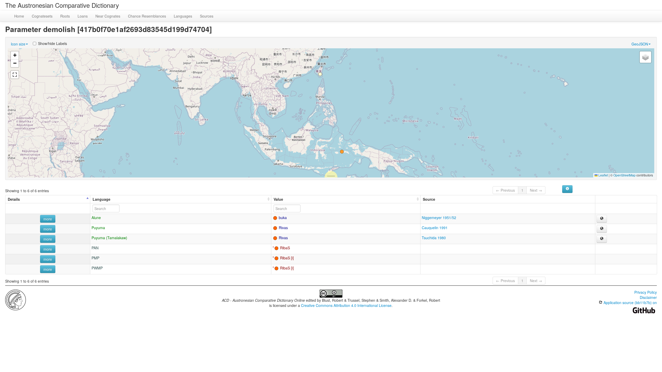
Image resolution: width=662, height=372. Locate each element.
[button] (341, 151)
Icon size (18, 44)
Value (278, 199)
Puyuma (98, 227)
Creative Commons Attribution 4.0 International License (346, 305)
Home (19, 16)
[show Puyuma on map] (602, 229)
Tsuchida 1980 (434, 237)
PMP (95, 257)
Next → (536, 190)
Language (101, 199)
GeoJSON (639, 44)
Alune (96, 217)
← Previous (505, 190)
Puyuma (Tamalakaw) (109, 237)
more (47, 218)
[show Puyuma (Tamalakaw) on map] (602, 239)
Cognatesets (42, 16)
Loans (83, 16)
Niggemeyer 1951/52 (439, 217)
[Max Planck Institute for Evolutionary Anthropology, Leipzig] (15, 299)
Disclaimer (648, 297)
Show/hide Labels (52, 43)
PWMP (97, 267)
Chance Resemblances (147, 16)
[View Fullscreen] (15, 75)
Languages (183, 16)
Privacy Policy (645, 292)
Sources (206, 16)
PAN (95, 247)
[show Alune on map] (602, 219)
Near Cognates (107, 16)
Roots (65, 16)
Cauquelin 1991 (435, 227)
